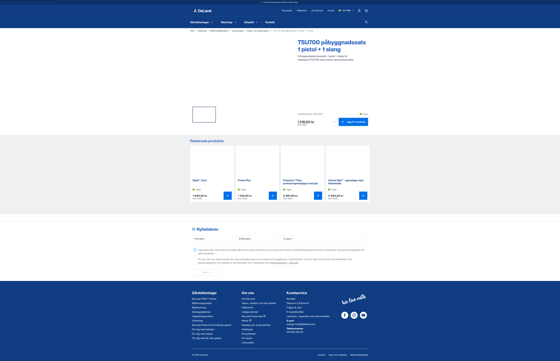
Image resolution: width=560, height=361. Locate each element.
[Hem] (202, 10)
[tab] (204, 114)
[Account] (359, 10)
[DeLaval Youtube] (363, 315)
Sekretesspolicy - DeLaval (284, 262)
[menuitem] (202, 22)
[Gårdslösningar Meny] (212, 22)
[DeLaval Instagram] (354, 315)
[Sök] (366, 22)
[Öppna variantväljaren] (228, 196)
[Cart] (366, 10)
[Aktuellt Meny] (257, 22)
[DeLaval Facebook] (344, 315)
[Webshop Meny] (235, 22)
